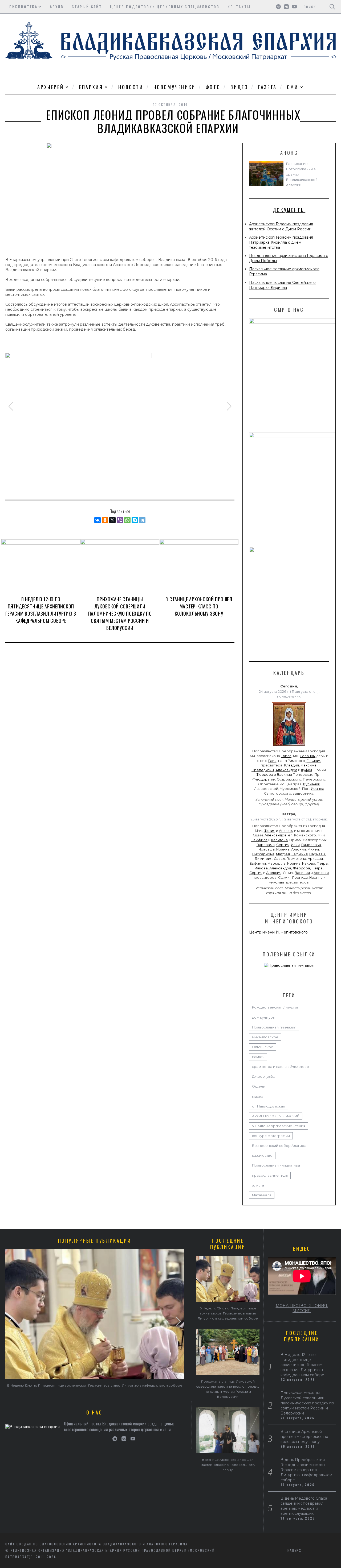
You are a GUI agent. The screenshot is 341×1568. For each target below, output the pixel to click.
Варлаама (266, 845)
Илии (295, 845)
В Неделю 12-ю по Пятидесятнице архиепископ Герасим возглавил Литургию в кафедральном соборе (40, 610)
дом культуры (263, 1017)
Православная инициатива (276, 1165)
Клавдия (291, 765)
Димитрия (263, 859)
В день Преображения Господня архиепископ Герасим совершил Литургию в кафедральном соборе (306, 1469)
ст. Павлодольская (268, 1106)
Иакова (308, 863)
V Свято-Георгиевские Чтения (278, 1126)
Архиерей (50, 87)
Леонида (300, 878)
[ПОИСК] (332, 6)
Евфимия (299, 854)
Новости (130, 87)
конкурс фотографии (271, 1136)
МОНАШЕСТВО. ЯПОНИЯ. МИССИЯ (302, 1308)
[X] (112, 520)
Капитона (279, 840)
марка (257, 1096)
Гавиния (314, 761)
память (258, 1057)
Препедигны (262, 770)
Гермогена (296, 859)
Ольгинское (262, 1047)
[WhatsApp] (127, 520)
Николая (276, 882)
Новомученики (174, 87)
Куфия (306, 770)
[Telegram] (142, 520)
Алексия (273, 873)
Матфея (283, 854)
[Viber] (120, 520)
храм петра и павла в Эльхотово (280, 1067)
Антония (298, 849)
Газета (267, 87)
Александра (286, 770)
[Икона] (289, 747)
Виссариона (263, 854)
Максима (308, 765)
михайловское (265, 1037)
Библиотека (23, 6)
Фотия (269, 831)
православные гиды (270, 1175)
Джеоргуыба (263, 1076)
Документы (289, 209)
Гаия (272, 761)
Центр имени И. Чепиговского (278, 932)
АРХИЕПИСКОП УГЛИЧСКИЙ (275, 1116)
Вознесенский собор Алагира (279, 1146)
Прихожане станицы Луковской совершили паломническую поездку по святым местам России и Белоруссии (120, 613)
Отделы (258, 1086)
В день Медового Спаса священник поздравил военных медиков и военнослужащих (304, 1506)
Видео (239, 87)
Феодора (264, 775)
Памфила (259, 840)
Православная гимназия (274, 1027)
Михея (313, 849)
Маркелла (276, 863)
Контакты (239, 6)
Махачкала (261, 1195)
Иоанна (317, 789)
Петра (322, 863)
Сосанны (307, 756)
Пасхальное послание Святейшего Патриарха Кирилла (282, 285)
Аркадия (315, 859)
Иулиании (311, 784)
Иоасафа (266, 849)
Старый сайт (87, 6)
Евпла (286, 756)
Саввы (279, 859)
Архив (57, 6)
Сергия (282, 845)
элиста (258, 1185)
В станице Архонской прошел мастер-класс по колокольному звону (198, 606)
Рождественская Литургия (275, 1007)
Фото (213, 87)
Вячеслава (311, 845)
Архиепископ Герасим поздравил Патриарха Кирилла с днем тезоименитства (281, 242)
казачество (262, 1156)
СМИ (292, 87)
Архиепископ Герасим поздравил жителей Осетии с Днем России (281, 226)
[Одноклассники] (105, 520)
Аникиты (286, 831)
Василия (284, 775)
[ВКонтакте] (97, 520)
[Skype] (135, 520)
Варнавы (317, 854)
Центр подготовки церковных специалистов (165, 6)
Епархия (91, 87)
